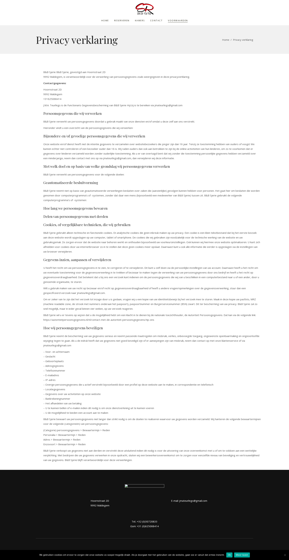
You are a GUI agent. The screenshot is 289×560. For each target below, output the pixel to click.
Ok (229, 554)
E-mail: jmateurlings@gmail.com (189, 500)
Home (225, 39)
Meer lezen (242, 554)
